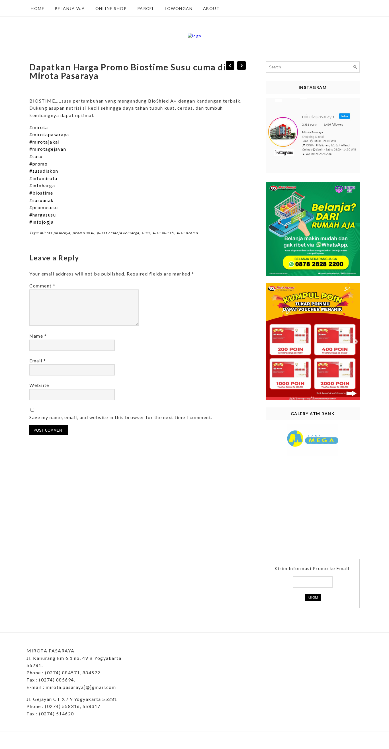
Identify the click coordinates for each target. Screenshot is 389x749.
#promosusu (43, 207)
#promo (38, 163)
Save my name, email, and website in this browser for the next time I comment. (120, 417)
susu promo (187, 233)
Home (37, 8)
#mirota (38, 127)
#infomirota (43, 178)
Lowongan (179, 8)
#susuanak (41, 200)
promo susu (84, 233)
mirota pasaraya (55, 233)
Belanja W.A (70, 8)
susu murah (163, 233)
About (211, 8)
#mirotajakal (44, 141)
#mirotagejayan (47, 149)
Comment (42, 285)
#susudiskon (43, 171)
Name (38, 335)
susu (146, 233)
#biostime (41, 192)
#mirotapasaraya (49, 134)
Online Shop (111, 8)
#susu (36, 156)
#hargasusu (42, 214)
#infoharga (42, 185)
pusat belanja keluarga (118, 233)
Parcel (146, 8)
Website (39, 385)
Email (37, 360)
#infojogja (41, 222)
